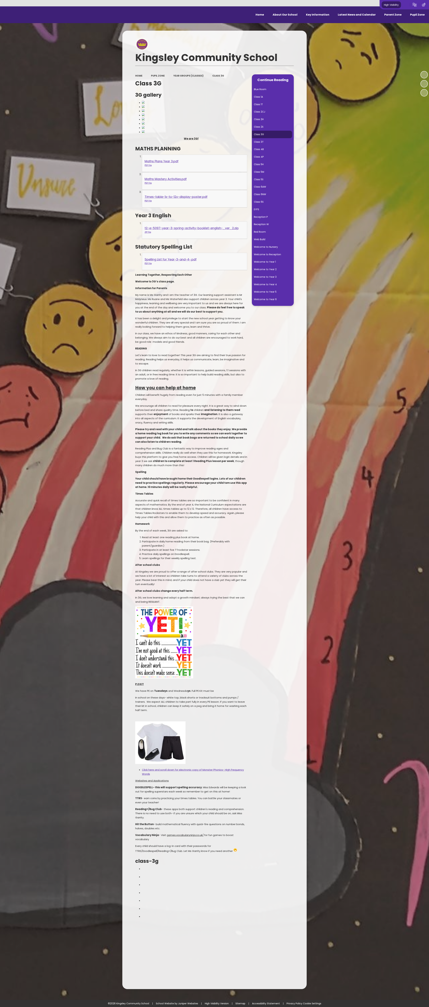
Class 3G (218, 75)
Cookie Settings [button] (312, 1003)
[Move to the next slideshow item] (424, 92)
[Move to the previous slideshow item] (424, 83)
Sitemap (240, 1003)
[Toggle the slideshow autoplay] (424, 74)
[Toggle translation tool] (414, 5)
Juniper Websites (188, 1003)
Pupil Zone (158, 75)
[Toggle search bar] (405, 5)
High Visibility (391, 4)
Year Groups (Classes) (188, 75)
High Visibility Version (217, 1003)
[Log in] (423, 5)
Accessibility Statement (266, 1003)
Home (138, 75)
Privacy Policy (294, 1003)
